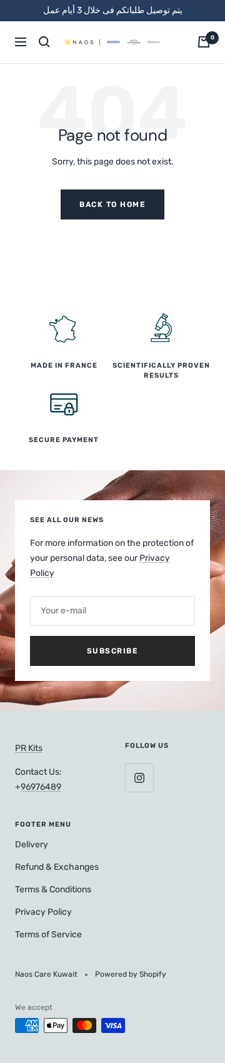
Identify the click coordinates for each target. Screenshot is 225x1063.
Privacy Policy (43, 912)
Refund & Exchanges (57, 867)
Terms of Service (48, 934)
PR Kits (28, 748)
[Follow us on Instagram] (139, 777)
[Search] (44, 42)
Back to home (112, 204)
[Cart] (204, 42)
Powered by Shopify (130, 974)
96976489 (41, 787)
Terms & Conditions (53, 889)
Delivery (31, 844)
